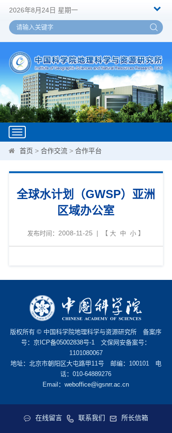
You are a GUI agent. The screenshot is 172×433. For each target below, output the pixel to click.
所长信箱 (134, 418)
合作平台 (88, 151)
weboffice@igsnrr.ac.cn (96, 384)
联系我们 (91, 418)
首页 (26, 151)
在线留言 (48, 418)
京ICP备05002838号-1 (64, 342)
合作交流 (54, 151)
